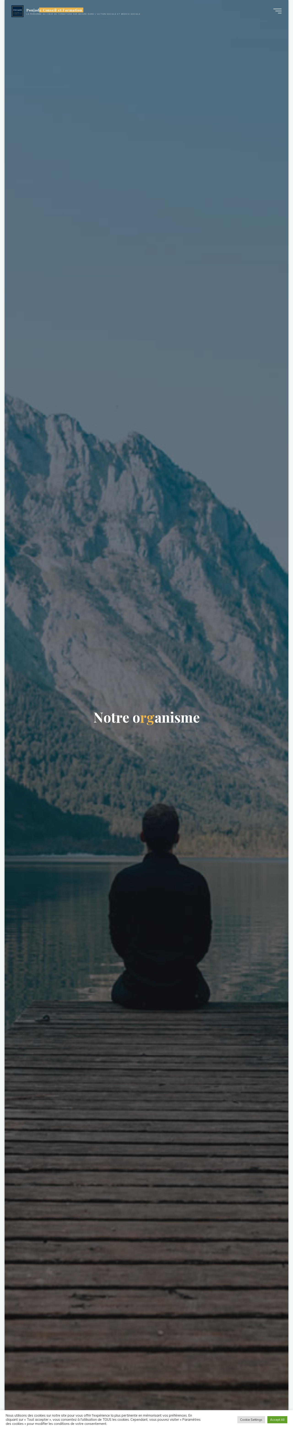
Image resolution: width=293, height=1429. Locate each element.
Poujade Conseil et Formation (54, 10)
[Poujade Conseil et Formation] (17, 11)
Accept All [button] (277, 1419)
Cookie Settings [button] (251, 1419)
